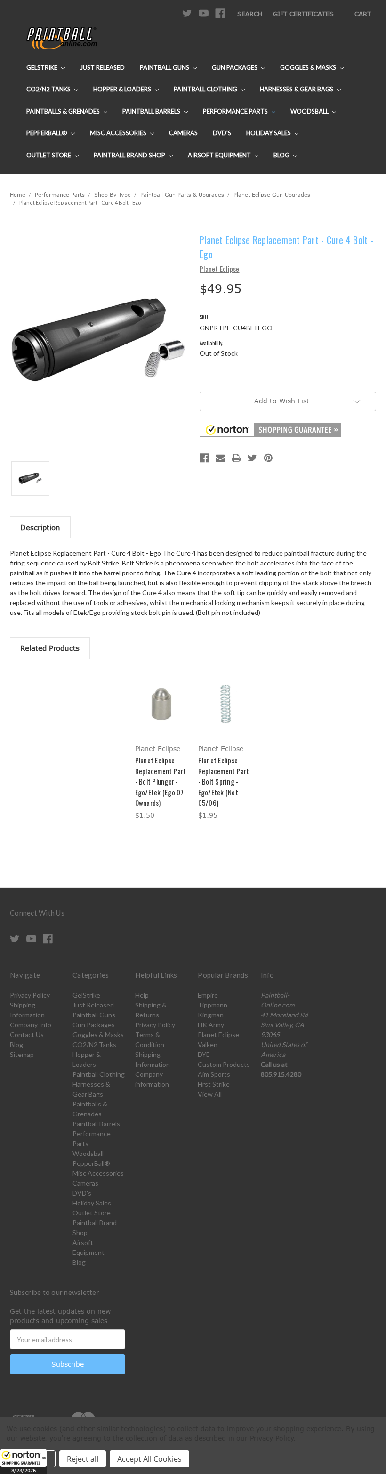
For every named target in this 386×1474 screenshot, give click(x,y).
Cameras (183, 133)
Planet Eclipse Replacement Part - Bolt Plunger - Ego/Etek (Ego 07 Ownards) (160, 781)
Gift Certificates (303, 13)
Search (250, 13)
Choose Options (162, 712)
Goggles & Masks (309, 67)
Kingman (211, 1015)
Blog (282, 155)
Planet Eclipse (218, 1035)
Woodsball (310, 111)
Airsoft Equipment (220, 155)
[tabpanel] (161, 746)
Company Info (30, 1025)
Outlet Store (49, 155)
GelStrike (42, 67)
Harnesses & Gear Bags (297, 89)
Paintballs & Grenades (63, 111)
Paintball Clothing (206, 89)
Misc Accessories (119, 133)
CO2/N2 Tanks (49, 89)
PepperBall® (47, 133)
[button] (23, 1461)
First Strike (214, 1084)
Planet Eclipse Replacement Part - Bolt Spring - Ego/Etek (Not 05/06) (223, 781)
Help (142, 995)
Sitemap (22, 1054)
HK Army (211, 1025)
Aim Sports (214, 1074)
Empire (208, 995)
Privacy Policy (30, 995)
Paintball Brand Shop (130, 155)
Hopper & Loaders (123, 89)
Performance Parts (236, 111)
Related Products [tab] (50, 648)
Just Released (102, 67)
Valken (207, 1044)
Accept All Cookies (149, 1459)
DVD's (222, 133)
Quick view (161, 692)
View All (210, 1094)
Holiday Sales (269, 133)
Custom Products (224, 1064)
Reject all (82, 1459)
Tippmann (212, 1005)
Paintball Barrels (152, 111)
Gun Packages (235, 67)
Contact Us (27, 1035)
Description (40, 527)
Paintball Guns (165, 67)
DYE (204, 1054)
